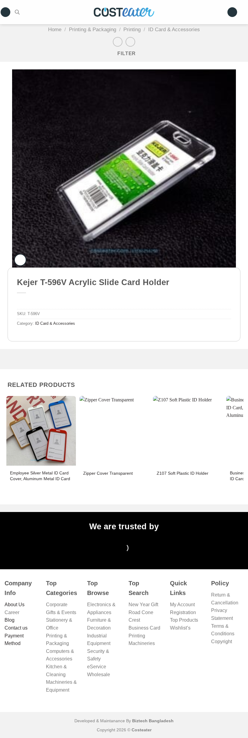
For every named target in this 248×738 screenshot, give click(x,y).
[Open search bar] (17, 12)
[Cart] (245, 12)
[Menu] (5, 12)
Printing (132, 29)
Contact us (16, 627)
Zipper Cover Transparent (108, 473)
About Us (14, 604)
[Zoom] (20, 260)
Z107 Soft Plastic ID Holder (182, 473)
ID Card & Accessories (174, 29)
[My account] (232, 12)
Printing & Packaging (92, 29)
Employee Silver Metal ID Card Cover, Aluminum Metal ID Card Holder (40, 478)
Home (54, 29)
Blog (10, 620)
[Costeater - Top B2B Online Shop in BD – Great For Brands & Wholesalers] (124, 12)
